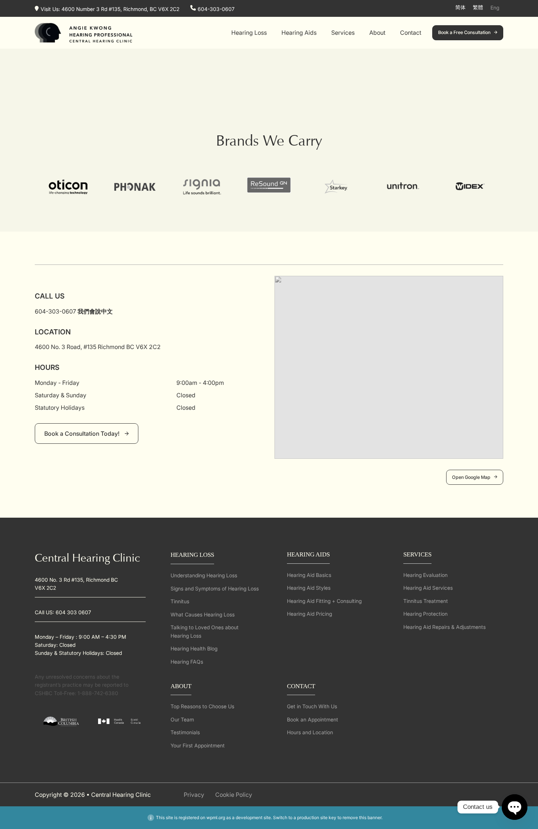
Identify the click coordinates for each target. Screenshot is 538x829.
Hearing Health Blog (194, 648)
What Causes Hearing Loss (203, 614)
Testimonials (185, 732)
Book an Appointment (312, 719)
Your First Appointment (198, 745)
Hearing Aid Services (428, 588)
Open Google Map (471, 477)
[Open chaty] (514, 807)
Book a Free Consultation (464, 32)
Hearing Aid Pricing (309, 614)
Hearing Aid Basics (309, 575)
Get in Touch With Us (312, 706)
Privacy (194, 794)
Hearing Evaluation (425, 575)
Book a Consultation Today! (82, 433)
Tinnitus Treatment (425, 601)
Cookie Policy (233, 794)
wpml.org (215, 817)
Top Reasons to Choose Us (202, 706)
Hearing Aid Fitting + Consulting (324, 601)
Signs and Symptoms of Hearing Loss (215, 588)
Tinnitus (180, 601)
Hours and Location (310, 732)
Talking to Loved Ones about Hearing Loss (205, 631)
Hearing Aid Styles (308, 588)
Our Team (182, 719)
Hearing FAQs (187, 662)
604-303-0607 (216, 8)
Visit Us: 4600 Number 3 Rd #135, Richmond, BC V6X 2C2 (110, 8)
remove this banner (362, 817)
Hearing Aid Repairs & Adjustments (444, 627)
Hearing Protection (425, 614)
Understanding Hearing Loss (204, 575)
